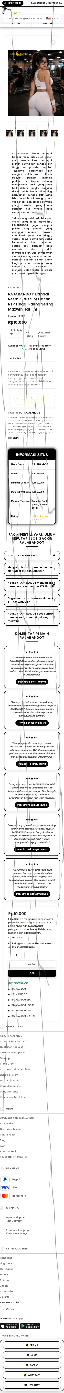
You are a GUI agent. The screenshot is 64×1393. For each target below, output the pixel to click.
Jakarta (5, 1297)
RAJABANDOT (16, 287)
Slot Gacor (6, 1269)
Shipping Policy (9, 1075)
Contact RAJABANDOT (13, 1041)
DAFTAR (48, 23)
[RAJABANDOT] (16, 12)
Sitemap (5, 1058)
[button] (53, 42)
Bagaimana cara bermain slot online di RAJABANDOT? (32, 600)
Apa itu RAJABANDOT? (22, 555)
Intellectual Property (12, 1052)
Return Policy (7, 1134)
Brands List (6, 1123)
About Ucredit (8, 1151)
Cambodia (6, 1291)
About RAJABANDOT (12, 1035)
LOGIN (16, 23)
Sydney (4, 1274)
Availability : (15, 347)
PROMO (34, 1345)
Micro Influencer (9, 1080)
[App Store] (10, 1327)
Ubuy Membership (10, 1086)
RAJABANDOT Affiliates (13, 1157)
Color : (15, 358)
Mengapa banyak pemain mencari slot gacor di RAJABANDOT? (30, 569)
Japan (4, 1285)
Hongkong (6, 1257)
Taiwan (4, 1280)
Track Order (7, 1063)
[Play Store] (30, 1327)
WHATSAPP (34, 1374)
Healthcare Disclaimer (13, 1097)
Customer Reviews (11, 1129)
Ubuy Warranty (9, 1091)
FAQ (2, 1145)
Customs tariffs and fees (15, 1069)
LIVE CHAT (34, 1384)
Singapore (6, 1263)
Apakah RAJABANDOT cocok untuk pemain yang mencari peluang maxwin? (30, 617)
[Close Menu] (3, 13)
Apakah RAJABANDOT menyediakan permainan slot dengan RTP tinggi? (31, 584)
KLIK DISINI (13, 438)
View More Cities (10, 1302)
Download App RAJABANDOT (17, 1118)
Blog (2, 1140)
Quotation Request (11, 1047)
